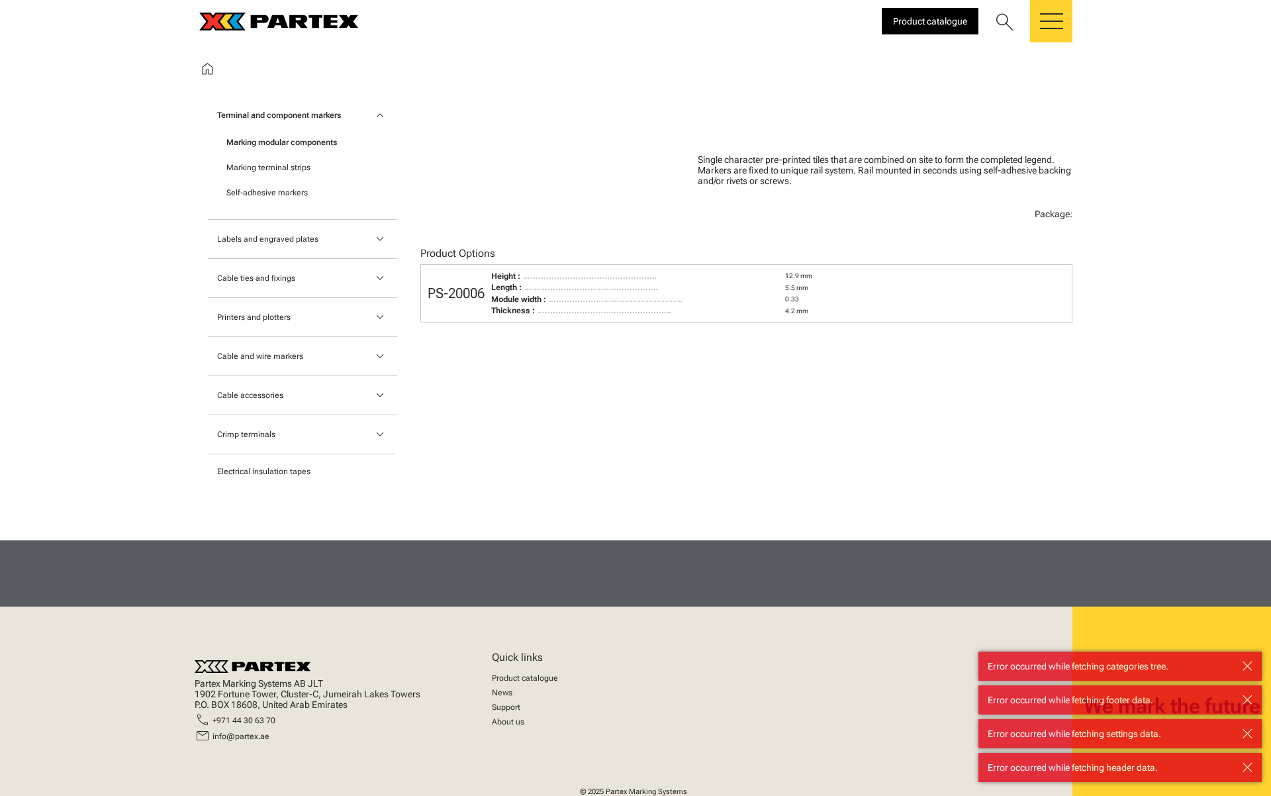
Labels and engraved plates (267, 239)
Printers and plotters (254, 317)
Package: (1053, 214)
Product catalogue (525, 678)
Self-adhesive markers (267, 192)
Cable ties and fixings (256, 278)
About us (508, 721)
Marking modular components (281, 142)
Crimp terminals (246, 434)
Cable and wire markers (260, 356)
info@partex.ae (240, 736)
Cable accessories (250, 395)
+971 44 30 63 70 (243, 720)
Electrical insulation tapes (263, 471)
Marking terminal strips (268, 167)
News (502, 692)
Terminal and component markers (279, 115)
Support (506, 707)
